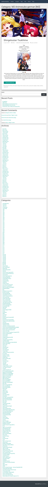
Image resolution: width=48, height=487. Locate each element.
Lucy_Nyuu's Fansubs (6, 367)
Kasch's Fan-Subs (5, 354)
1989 (3, 218)
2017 (3, 253)
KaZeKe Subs (5, 357)
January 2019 (5, 151)
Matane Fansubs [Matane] (7, 374)
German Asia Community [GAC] (8, 329)
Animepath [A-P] (5, 281)
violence (41, 85)
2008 (3, 242)
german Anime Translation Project (9, 328)
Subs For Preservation (6, 441)
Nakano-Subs (5, 391)
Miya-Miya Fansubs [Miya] (7, 382)
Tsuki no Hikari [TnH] (6, 457)
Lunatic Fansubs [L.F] (6, 369)
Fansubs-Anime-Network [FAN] (8, 321)
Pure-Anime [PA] (5, 418)
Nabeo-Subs (4, 388)
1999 (3, 231)
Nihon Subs (4, 401)
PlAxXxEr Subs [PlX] (6, 413)
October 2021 (5, 140)
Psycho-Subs (5, 417)
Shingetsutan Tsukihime (16, 40)
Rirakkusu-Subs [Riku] (6, 422)
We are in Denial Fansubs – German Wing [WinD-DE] (12, 467)
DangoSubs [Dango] (6, 303)
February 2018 (5, 153)
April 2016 (4, 181)
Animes (12, 1)
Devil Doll (4, 308)
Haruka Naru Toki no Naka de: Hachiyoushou (11, 106)
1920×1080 (4, 208)
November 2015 (5, 187)
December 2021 (5, 137)
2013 (3, 248)
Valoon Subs (4, 464)
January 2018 (5, 155)
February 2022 (5, 135)
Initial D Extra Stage (12, 117)
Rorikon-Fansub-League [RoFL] (8, 424)
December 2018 (5, 152)
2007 (3, 241)
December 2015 (5, 186)
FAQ (25, 1)
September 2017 (5, 160)
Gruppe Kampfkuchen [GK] (7, 337)
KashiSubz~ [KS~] (6, 356)
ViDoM (3, 466)
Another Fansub (5, 283)
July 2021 (4, 143)
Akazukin (4, 271)
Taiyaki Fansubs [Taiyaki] (7, 447)
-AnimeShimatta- (5, 203)
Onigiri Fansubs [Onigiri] (7, 406)
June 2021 (4, 145)
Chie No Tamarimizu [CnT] (7, 296)
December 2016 (5, 171)
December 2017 (5, 156)
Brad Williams (43, 483)
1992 (3, 222)
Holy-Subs (4, 346)
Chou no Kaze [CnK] (6, 299)
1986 (3, 214)
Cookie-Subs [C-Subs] (6, 301)
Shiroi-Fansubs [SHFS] (6, 433)
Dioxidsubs (4, 312)
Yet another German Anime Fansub (9, 469)
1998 (3, 229)
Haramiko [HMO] (5, 341)
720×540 (4, 259)
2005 (3, 238)
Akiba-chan (4, 102)
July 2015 (4, 192)
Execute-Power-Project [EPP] (8, 319)
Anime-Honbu (5, 274)
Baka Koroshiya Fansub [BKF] (8, 287)
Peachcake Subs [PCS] (6, 412)
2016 (3, 252)
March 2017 (4, 167)
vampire (38, 85)
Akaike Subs (4, 268)
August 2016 (4, 176)
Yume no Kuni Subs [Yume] (7, 474)
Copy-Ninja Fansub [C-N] (7, 302)
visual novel (6, 86)
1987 (3, 216)
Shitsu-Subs (4, 434)
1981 (3, 211)
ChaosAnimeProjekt (6, 293)
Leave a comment (34, 42)
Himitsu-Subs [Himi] (6, 343)
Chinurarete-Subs (5, 297)
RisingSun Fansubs (6, 423)
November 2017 (5, 157)
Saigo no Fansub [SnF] (6, 427)
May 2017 (4, 165)
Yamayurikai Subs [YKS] (7, 468)
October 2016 (5, 173)
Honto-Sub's (4, 348)
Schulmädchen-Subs (6, 428)
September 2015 (5, 190)
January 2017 (5, 170)
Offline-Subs (4, 404)
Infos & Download (10, 82)
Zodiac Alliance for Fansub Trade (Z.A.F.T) (10, 476)
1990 (3, 219)
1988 (3, 217)
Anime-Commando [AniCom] (7, 273)
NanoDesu (4, 393)
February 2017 (5, 168)
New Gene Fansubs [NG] (7, 399)
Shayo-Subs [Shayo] (6, 429)
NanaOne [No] (5, 392)
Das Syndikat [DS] (5, 306)
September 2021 (5, 141)
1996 (3, 227)
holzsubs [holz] (5, 347)
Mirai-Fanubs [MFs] (6, 381)
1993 (3, 223)
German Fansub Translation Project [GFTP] (10, 332)
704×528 (4, 258)
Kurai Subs (4, 359)
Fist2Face (4, 322)
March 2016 (4, 182)
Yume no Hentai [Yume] (6, 473)
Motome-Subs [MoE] (6, 387)
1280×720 (4, 206)
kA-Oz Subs (4, 353)
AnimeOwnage (5, 279)
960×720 (4, 264)
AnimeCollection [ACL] (6, 278)
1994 (3, 224)
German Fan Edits (5, 331)
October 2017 (5, 158)
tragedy (35, 85)
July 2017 (4, 162)
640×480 (4, 254)
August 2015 (4, 191)
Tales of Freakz (5, 448)
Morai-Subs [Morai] (6, 386)
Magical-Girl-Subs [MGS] (7, 372)
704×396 (4, 256)
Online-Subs (4, 407)
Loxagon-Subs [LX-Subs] (7, 366)
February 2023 (5, 131)
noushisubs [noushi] (6, 403)
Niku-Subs (4, 402)
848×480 (4, 262)
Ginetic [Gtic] (4, 336)
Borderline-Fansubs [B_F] (7, 291)
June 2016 (4, 178)
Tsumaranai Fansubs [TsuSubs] (8, 462)
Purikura (4, 419)
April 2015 (4, 196)
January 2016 (5, 185)
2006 (3, 239)
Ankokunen (4, 282)
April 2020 (4, 148)
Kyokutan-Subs (5, 361)
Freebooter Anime (5, 324)
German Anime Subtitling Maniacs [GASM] (10, 327)
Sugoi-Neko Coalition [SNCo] (7, 444)
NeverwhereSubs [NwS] (7, 398)
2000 (3, 232)
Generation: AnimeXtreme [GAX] (8, 326)
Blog (33, 1)
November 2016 (5, 172)
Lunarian (4, 368)
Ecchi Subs (4, 314)
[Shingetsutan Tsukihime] (24, 23)
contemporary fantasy (8, 85)
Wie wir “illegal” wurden (12, 115)
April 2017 (4, 166)
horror (21, 85)
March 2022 (4, 133)
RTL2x (3, 426)
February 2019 (5, 150)
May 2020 (4, 147)
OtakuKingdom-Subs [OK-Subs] (8, 409)
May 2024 (4, 128)
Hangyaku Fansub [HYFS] (7, 339)
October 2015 (5, 188)
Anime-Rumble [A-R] (6, 277)
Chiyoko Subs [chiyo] (6, 298)
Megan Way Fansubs (6, 377)
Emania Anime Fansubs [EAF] (8, 317)
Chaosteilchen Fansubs (7, 294)
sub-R (3, 439)
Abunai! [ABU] (5, 266)
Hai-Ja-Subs (4, 338)
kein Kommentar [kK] (6, 358)
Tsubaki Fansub (5, 456)
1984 (3, 212)
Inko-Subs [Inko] (5, 349)
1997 (3, 228)
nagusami (4, 389)
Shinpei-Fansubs (5, 432)
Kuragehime (4, 101)
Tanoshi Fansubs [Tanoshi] (7, 451)
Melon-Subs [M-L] (5, 378)
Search (3, 92)
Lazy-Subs (4, 362)
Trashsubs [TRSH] (5, 454)
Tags (22, 1)
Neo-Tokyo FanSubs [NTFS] (7, 397)
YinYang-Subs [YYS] (6, 471)
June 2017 (4, 163)
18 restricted (4, 207)
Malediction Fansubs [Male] (7, 373)
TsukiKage (4, 459)
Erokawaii (4, 318)
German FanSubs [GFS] (7, 333)
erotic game (15, 85)
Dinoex (3, 311)
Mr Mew (13, 42)
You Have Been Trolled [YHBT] (8, 472)
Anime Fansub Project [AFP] (7, 272)
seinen (27, 85)
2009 (3, 243)
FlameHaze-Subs (5, 323)
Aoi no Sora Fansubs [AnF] (7, 284)
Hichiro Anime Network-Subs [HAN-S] (9, 342)
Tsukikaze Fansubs (6, 461)
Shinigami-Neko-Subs (6, 431)
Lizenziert (4, 363)
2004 (3, 237)
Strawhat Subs (5, 438)
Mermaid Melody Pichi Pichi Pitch (8, 105)
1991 (3, 221)
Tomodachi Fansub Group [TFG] (8, 453)
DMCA (3, 313)
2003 (18, 42)
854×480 (4, 263)
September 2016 (5, 175)
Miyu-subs (4, 383)
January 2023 (5, 132)
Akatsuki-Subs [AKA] (6, 269)
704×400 (4, 257)
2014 (3, 249)
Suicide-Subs (4, 446)
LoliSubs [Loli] (5, 364)
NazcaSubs (4, 396)
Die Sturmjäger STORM (6, 309)
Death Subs (4, 307)
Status (29, 1)
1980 (3, 209)
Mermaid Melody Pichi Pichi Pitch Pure (9, 103)
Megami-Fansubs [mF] (6, 376)
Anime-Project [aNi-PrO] (7, 276)
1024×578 (4, 204)
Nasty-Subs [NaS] (5, 394)
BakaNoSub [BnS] (5, 288)
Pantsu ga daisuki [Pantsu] (7, 411)
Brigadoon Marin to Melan (11, 112)
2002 (3, 234)
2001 (3, 233)
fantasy (18, 85)
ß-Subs (3, 437)
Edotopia (4, 316)
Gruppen (17, 1)
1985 (3, 213)
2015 (3, 251)
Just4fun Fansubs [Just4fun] (8, 352)
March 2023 (4, 130)
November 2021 (5, 138)
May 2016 (4, 180)
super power (31, 85)
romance (24, 85)
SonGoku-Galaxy (5, 436)
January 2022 (5, 136)
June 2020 (4, 146)
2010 (3, 244)
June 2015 (4, 193)
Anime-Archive (5, 1)
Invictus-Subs (5, 351)
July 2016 (4, 177)
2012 (3, 247)
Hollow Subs (4, 344)
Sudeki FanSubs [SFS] (6, 443)
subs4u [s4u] (4, 442)
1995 (3, 226)
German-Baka (5, 334)
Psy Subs (4, 416)
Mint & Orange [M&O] (6, 379)
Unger (3, 463)
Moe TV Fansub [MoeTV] (7, 384)
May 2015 (4, 195)
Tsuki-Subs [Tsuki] (5, 458)
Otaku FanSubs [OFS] (6, 408)
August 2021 (4, 142)
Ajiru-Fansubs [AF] (6, 267)
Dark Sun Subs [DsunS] (6, 304)
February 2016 (5, 183)
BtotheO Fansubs (5, 292)
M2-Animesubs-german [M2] (24, 42)
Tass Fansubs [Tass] (6, 452)
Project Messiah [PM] (6, 414)
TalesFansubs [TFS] (6, 449)
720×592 (4, 261)
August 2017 (4, 161)
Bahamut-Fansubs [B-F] (7, 286)
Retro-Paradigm (5, 421)
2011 (3, 246)
